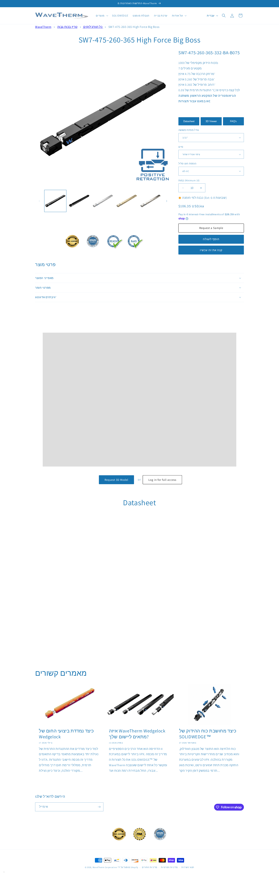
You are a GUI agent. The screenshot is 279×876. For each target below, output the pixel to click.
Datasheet (189, 121)
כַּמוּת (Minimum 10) (189, 180)
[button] (102, 16)
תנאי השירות (187, 867)
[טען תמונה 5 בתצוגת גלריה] (151, 201)
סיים (180, 146)
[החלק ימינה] (166, 201)
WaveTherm (43, 27)
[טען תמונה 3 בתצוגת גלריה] (103, 201)
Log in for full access (162, 480)
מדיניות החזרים (149, 867)
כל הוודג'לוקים (92, 27)
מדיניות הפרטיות (169, 867)
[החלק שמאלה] (39, 201)
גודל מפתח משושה (188, 130)
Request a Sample (211, 228)
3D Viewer (211, 121)
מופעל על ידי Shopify (127, 867)
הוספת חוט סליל (187, 163)
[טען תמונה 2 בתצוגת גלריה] (79, 201)
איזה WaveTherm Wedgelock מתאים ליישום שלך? (137, 734)
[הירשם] (99, 806)
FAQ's (233, 121)
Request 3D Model (116, 480)
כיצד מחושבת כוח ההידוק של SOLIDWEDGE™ (207, 734)
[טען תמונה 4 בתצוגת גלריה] (127, 201)
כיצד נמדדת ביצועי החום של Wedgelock (66, 734)
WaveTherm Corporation (105, 867)
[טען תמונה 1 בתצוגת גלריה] (55, 201)
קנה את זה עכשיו (211, 250)
